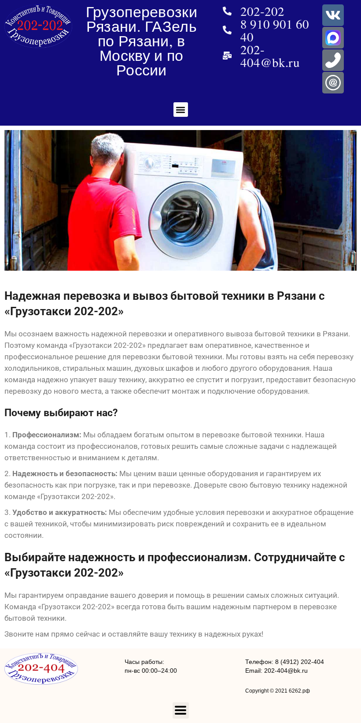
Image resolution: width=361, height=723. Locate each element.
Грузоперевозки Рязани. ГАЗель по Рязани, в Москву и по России (141, 40)
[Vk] (333, 15)
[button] (180, 109)
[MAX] (333, 37)
